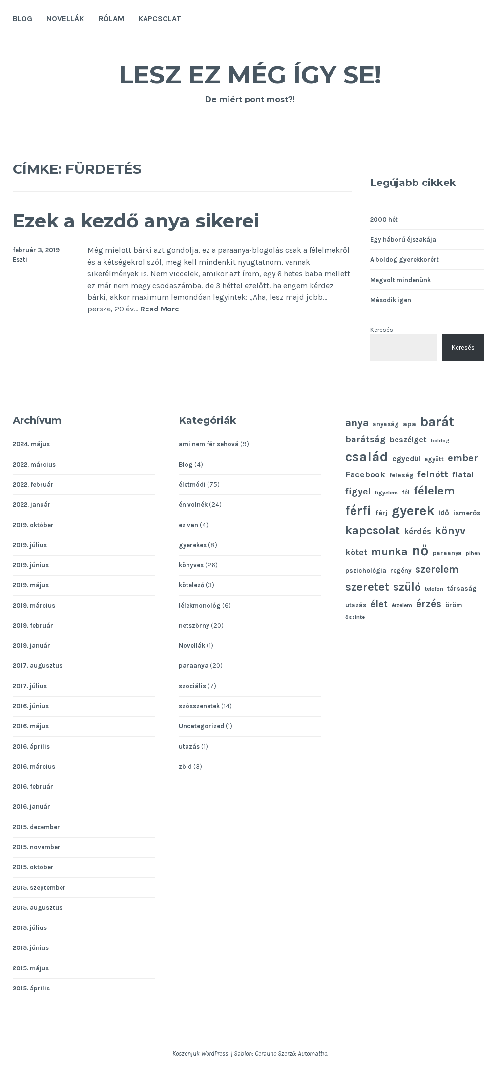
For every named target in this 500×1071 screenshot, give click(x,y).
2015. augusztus (37, 907)
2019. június (31, 565)
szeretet (367, 586)
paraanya (193, 665)
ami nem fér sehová (209, 444)
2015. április (31, 988)
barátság (365, 439)
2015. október (33, 867)
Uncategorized (201, 726)
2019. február (33, 625)
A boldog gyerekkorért (404, 259)
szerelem (436, 569)
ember (463, 458)
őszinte (355, 617)
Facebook (365, 474)
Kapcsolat (159, 18)
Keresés (381, 329)
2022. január (32, 504)
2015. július (30, 927)
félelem (434, 490)
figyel (358, 491)
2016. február (33, 786)
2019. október (33, 525)
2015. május (31, 968)
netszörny (194, 625)
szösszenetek (199, 706)
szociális (192, 686)
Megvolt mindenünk (400, 280)
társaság (462, 588)
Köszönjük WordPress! (200, 1053)
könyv (450, 530)
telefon (434, 588)
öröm (453, 605)
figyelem (386, 492)
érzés (428, 604)
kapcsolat (372, 530)
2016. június (31, 706)
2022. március (34, 464)
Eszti (20, 259)
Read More (159, 309)
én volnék (193, 504)
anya (357, 422)
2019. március (34, 605)
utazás (189, 746)
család (366, 457)
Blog (22, 18)
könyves (191, 565)
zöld (185, 766)
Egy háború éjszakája (403, 239)
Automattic (312, 1053)
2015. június (31, 947)
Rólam (111, 18)
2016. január (31, 806)
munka (389, 551)
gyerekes (193, 545)
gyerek (413, 510)
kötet (356, 552)
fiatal (463, 474)
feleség (401, 475)
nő (420, 550)
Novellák (65, 18)
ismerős (466, 513)
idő (443, 512)
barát (437, 422)
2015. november (37, 847)
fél (406, 492)
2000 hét (384, 219)
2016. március (34, 766)
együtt (434, 459)
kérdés (417, 531)
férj (381, 513)
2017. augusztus (37, 665)
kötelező (191, 585)
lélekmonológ (200, 605)
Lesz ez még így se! (250, 75)
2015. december (36, 827)
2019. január (31, 645)
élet (379, 604)
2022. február (33, 484)
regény (400, 570)
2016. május (31, 726)
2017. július (30, 686)
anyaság (386, 424)
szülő (407, 587)
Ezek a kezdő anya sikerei (136, 220)
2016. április (31, 746)
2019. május (31, 585)
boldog (440, 440)
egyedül (406, 458)
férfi (358, 510)
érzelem (402, 605)
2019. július (30, 545)
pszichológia (365, 570)
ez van (188, 525)
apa (409, 424)
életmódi (192, 484)
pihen (473, 553)
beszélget (408, 439)
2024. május (31, 444)
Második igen (390, 300)
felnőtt (432, 474)
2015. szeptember (39, 887)
